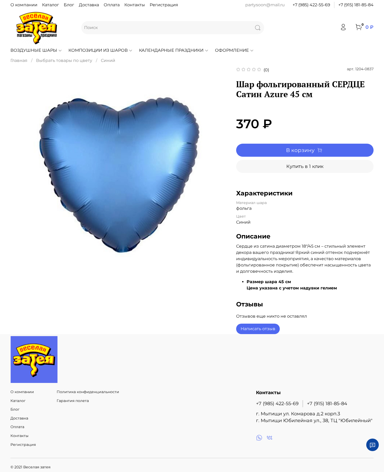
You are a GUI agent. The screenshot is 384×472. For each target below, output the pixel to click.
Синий (108, 60)
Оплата (112, 4)
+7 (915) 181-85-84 (356, 4)
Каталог (50, 4)
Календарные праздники (171, 50)
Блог (69, 4)
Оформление (232, 50)
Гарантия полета (73, 400)
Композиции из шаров (98, 50)
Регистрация (164, 4)
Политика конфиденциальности (88, 391)
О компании (23, 4)
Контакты (134, 4)
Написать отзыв (258, 328)
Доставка (89, 4)
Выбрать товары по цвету (64, 60)
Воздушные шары (33, 50)
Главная (18, 60)
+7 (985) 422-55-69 (311, 4)
